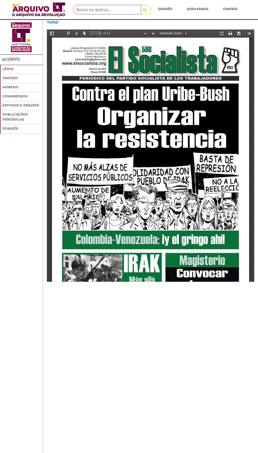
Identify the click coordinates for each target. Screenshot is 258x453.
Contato (230, 9)
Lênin (8, 69)
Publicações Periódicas (15, 117)
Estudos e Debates (21, 105)
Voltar (52, 22)
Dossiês (165, 9)
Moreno (10, 87)
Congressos (15, 96)
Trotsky (10, 78)
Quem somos (197, 9)
